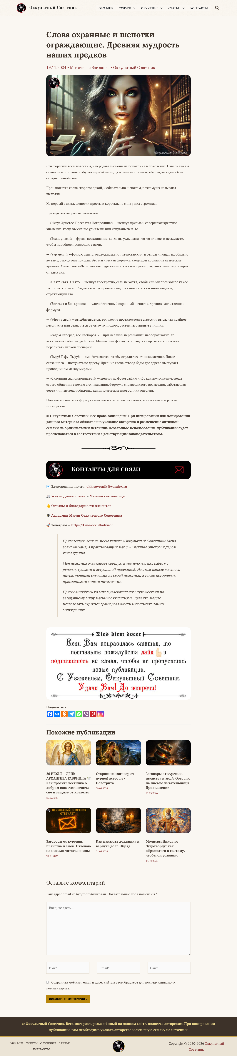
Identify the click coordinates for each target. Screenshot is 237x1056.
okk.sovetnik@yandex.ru (106, 486)
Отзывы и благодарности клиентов (81, 505)
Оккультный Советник (53, 8)
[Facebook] (50, 714)
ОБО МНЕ (106, 8)
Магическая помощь (107, 496)
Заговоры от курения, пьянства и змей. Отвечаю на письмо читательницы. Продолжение (168, 780)
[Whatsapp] (79, 714)
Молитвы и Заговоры (89, 67)
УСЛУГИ (125, 8)
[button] (217, 8)
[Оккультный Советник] (119, 1046)
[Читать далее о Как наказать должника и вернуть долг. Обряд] (118, 820)
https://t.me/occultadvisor (92, 525)
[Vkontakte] (57, 714)
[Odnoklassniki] (64, 714)
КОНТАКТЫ (199, 8)
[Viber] (86, 714)
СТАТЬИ (174, 8)
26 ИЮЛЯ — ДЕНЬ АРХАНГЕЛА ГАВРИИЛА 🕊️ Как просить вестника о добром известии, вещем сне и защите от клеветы (68, 783)
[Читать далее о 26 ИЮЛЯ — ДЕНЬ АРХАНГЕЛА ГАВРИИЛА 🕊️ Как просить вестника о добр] (68, 752)
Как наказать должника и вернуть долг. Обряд (117, 843)
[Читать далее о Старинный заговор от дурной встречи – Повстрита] (118, 752)
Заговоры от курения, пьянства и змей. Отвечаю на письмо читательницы (68, 846)
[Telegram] (71, 714)
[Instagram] (100, 714)
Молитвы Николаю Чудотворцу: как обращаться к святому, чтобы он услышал (165, 848)
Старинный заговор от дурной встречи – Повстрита (115, 778)
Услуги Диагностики (68, 496)
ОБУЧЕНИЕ (150, 8)
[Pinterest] (93, 714)
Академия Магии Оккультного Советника (86, 515)
